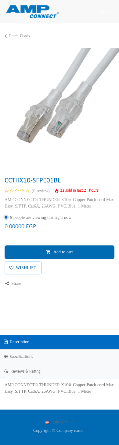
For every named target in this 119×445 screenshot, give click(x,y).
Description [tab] (19, 342)
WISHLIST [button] (26, 268)
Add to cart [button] (62, 252)
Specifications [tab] (21, 357)
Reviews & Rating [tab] (25, 371)
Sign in (105, 11)
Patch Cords (19, 36)
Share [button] (15, 283)
